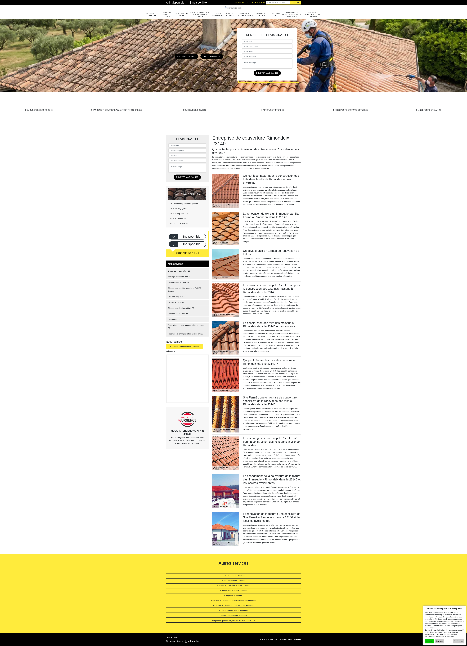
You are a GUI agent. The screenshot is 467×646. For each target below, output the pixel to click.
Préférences (458, 641)
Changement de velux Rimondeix (233, 590)
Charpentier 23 (275, 15)
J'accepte (429, 641)
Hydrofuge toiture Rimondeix (233, 580)
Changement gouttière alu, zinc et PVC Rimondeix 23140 (233, 621)
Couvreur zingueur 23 (217, 15)
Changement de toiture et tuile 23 (245, 15)
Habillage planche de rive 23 (167, 14)
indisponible (176, 2)
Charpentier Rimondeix (233, 595)
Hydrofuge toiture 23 (230, 15)
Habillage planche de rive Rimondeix (233, 611)
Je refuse (439, 641)
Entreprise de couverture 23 (152, 15)
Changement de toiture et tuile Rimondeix (233, 585)
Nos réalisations (186, 56)
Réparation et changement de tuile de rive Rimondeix (233, 605)
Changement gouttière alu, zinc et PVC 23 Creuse (200, 14)
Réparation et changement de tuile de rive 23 (313, 14)
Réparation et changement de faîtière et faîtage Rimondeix (233, 600)
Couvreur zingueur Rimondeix (233, 575)
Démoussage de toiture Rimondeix (233, 616)
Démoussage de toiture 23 (181, 15)
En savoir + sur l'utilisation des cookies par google (444, 630)
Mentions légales (294, 639)
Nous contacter (211, 56)
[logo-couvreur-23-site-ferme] (233, 7)
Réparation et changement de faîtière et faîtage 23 (292, 14)
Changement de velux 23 (261, 15)
